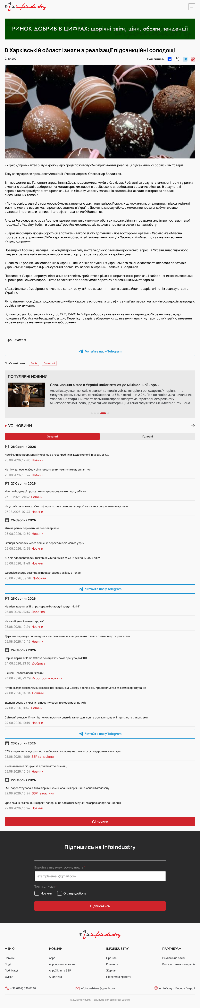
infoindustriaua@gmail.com (98, 988)
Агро (52, 958)
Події (8, 964)
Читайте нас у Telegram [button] (103, 351)
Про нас (111, 958)
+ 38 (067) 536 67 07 (23, 988)
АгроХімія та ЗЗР (60, 970)
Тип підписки (44, 887)
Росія (34, 363)
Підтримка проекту (118, 976)
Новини (9, 958)
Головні (147, 436)
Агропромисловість (62, 964)
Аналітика (55, 976)
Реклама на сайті (173, 958)
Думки (9, 976)
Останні (52, 436)
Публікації (11, 970)
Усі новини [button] (100, 821)
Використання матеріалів (178, 964)
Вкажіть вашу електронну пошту (59, 867)
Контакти (112, 964)
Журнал (111, 970)
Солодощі (49, 363)
